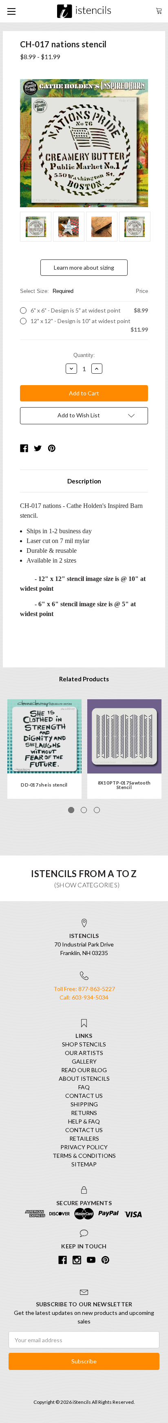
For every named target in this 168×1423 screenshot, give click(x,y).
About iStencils (84, 1078)
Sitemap (84, 1164)
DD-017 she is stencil (44, 784)
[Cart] (159, 10)
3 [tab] (97, 810)
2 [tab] (84, 810)
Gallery (84, 1061)
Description (84, 481)
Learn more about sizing (84, 267)
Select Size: (84, 291)
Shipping (84, 1104)
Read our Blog (84, 1069)
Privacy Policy (84, 1147)
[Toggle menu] (11, 11)
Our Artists (84, 1052)
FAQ (84, 1087)
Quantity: (84, 355)
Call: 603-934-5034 (84, 997)
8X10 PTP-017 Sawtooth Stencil (124, 784)
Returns (84, 1112)
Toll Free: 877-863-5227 (84, 988)
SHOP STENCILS (84, 1044)
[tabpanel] (44, 749)
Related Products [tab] (84, 679)
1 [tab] (71, 810)
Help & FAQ (84, 1121)
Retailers (84, 1138)
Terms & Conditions (84, 1155)
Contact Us (84, 1095)
